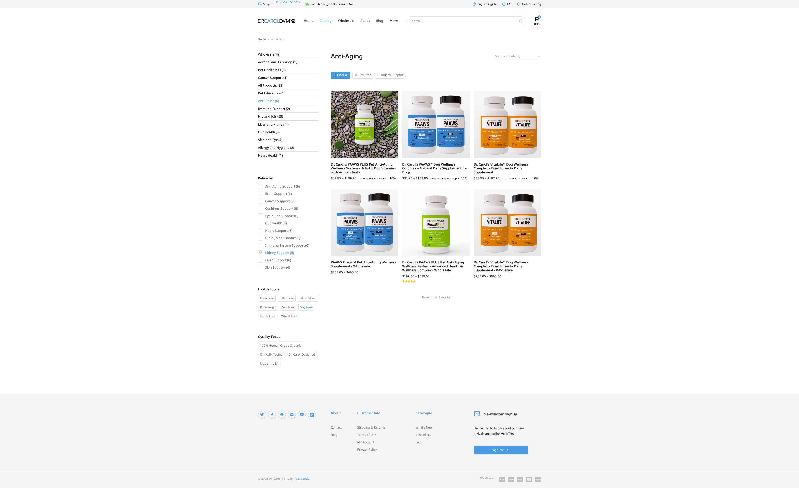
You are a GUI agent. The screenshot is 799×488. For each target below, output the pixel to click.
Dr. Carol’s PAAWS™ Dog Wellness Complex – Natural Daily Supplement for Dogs (434, 168)
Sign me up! (500, 450)
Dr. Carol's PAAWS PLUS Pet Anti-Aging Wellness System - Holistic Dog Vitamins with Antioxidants (363, 168)
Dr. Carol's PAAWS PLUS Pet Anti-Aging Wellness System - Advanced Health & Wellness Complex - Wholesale (433, 266)
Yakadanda (301, 479)
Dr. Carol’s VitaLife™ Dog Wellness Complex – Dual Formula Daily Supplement (501, 168)
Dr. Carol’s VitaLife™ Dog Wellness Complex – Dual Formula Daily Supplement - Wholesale (501, 266)
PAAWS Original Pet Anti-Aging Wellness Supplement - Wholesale (363, 264)
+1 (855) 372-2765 (287, 2)
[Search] (520, 20)
